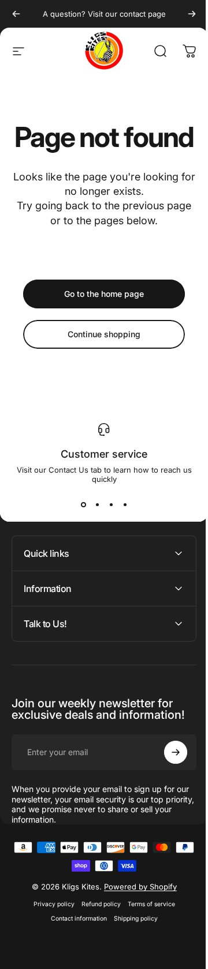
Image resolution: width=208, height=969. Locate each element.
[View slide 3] (111, 504)
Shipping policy (131, 946)
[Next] (192, 14)
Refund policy (96, 932)
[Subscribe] (167, 779)
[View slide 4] (125, 504)
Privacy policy (49, 932)
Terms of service (146, 932)
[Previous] (16, 14)
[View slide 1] (83, 504)
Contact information (74, 946)
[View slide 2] (97, 504)
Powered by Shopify (135, 914)
